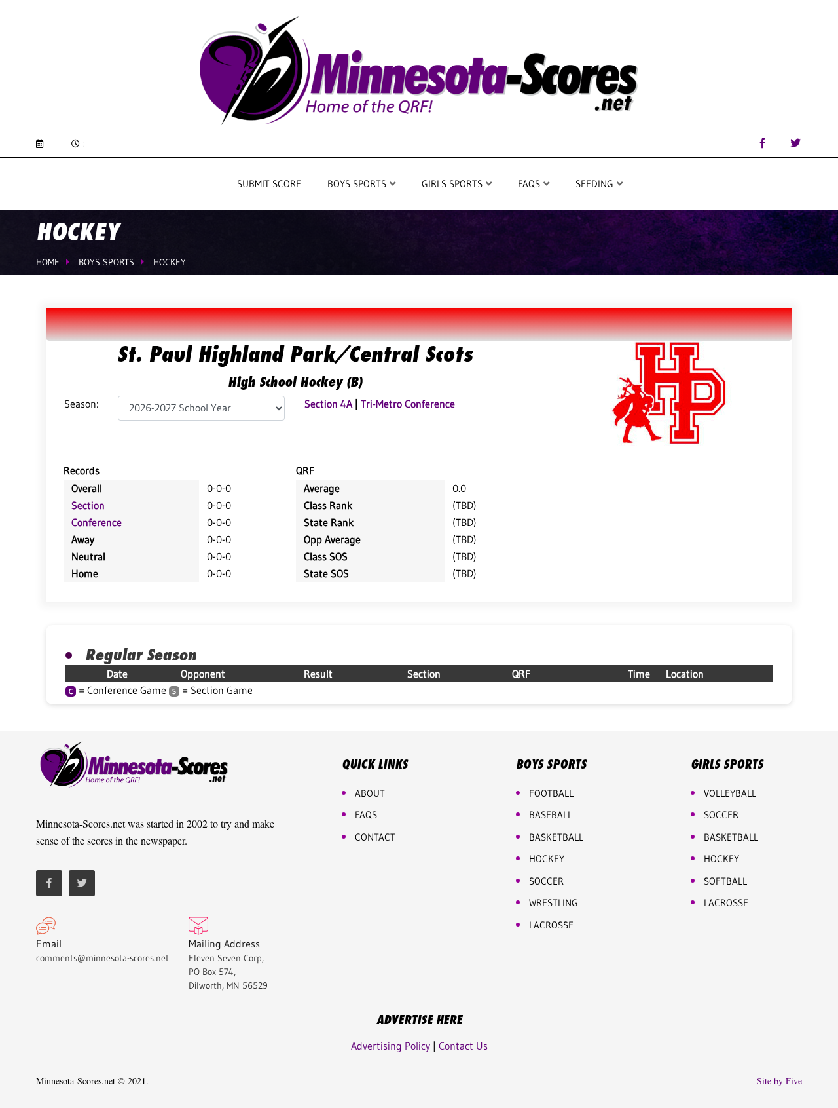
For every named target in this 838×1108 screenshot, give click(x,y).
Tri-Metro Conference (408, 403)
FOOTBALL (551, 793)
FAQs (366, 815)
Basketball (731, 837)
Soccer (546, 881)
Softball (725, 881)
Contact (375, 837)
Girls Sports (453, 184)
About (370, 793)
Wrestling (553, 902)
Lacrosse (551, 925)
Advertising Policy (390, 1045)
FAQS (530, 184)
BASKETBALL (556, 837)
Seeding (595, 184)
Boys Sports (358, 184)
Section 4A (328, 403)
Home (48, 262)
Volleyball (730, 793)
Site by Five (779, 1081)
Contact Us (463, 1045)
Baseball (550, 815)
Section (88, 505)
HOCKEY (546, 858)
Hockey (169, 262)
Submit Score (269, 184)
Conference (96, 522)
